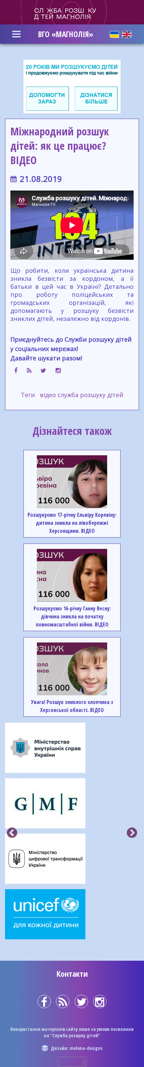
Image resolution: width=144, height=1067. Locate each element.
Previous (12, 833)
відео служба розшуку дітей (81, 395)
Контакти (72, 973)
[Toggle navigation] (16, 34)
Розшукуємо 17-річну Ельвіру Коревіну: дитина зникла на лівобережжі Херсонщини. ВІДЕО (72, 523)
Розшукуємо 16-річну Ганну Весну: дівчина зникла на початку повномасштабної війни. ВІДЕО (72, 616)
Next (132, 833)
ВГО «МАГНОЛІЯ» (65, 34)
